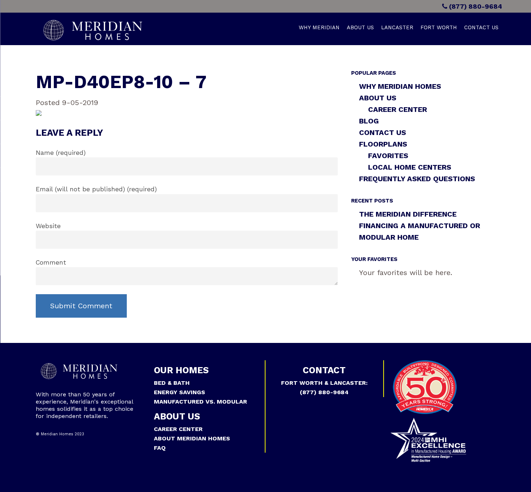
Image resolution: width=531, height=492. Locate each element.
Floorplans (383, 144)
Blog (369, 121)
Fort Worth (438, 27)
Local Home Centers (409, 167)
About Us (360, 27)
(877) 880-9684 (474, 6)
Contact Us (481, 27)
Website (48, 226)
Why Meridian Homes (400, 86)
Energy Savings (179, 392)
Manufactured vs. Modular (200, 401)
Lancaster (397, 27)
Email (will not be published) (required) (96, 189)
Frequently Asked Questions (417, 178)
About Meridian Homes (192, 438)
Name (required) (61, 152)
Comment (51, 262)
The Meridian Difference (408, 214)
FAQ (160, 447)
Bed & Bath (172, 382)
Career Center (397, 109)
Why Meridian (319, 27)
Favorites (388, 155)
